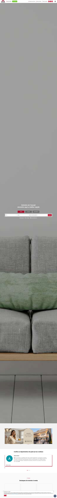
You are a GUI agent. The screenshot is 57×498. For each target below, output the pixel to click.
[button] (11, 215)
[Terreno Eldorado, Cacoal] (28, 488)
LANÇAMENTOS (36, 211)
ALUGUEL (28, 211)
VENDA (21, 211)
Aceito (5, 495)
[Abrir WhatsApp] (2, 496)
